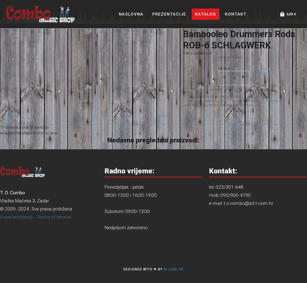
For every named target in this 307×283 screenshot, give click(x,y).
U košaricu (262, 73)
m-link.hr (174, 269)
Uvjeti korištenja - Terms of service (35, 217)
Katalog (205, 14)
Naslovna (131, 14)
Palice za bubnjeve (197, 53)
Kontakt (236, 14)
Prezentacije (169, 14)
